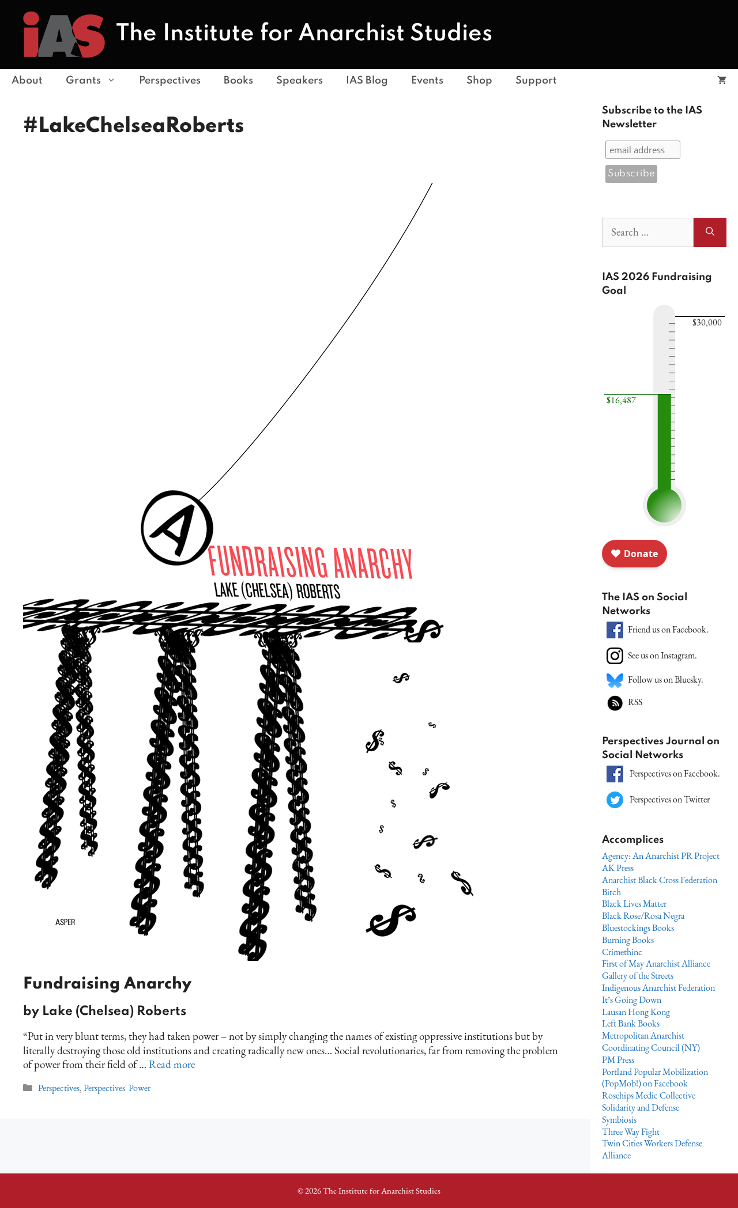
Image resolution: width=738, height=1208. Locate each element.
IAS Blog (367, 80)
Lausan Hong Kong (636, 1012)
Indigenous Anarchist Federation (658, 988)
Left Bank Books (631, 1023)
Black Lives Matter (634, 904)
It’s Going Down (631, 1000)
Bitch (611, 892)
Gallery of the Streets (637, 976)
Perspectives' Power (117, 1088)
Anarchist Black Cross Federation (659, 880)
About (27, 80)
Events (427, 80)
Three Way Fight (631, 1132)
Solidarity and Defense (640, 1107)
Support (536, 80)
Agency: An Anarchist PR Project (661, 856)
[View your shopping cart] (722, 80)
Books (238, 80)
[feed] (615, 702)
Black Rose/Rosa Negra (643, 916)
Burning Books (628, 940)
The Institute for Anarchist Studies (304, 34)
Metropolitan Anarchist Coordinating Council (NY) (651, 1041)
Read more (172, 1064)
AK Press (618, 868)
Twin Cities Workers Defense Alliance (652, 1149)
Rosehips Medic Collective (648, 1095)
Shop (479, 80)
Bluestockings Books (638, 928)
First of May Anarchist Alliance (656, 963)
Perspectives (170, 80)
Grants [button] (83, 80)
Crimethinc (622, 952)
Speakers (299, 80)
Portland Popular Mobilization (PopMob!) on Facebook (655, 1078)
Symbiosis (619, 1120)
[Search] (710, 232)
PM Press (618, 1060)
